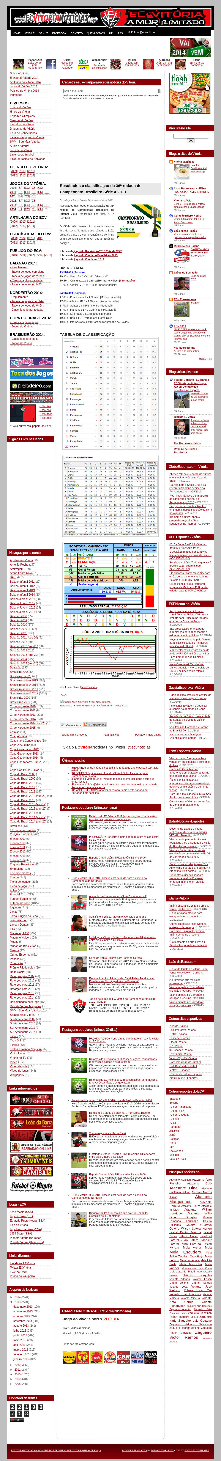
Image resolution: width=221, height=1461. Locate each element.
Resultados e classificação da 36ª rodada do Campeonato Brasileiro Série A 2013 (101, 189)
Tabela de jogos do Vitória (28, 276)
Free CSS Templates (197, 1450)
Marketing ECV (19, 933)
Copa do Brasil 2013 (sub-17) (28, 804)
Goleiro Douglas (183, 1217)
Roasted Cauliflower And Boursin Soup (199, 168)
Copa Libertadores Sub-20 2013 (29, 762)
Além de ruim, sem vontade (164, 63)
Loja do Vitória (19, 1225)
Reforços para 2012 (22, 989)
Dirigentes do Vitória (22, 128)
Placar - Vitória (178, 1042)
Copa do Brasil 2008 (22, 774)
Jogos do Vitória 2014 (23, 86)
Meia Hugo (197, 1256)
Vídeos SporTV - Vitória (183, 1058)
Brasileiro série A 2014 (24, 684)
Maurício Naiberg (20, 937)
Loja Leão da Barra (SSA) (26, 1229)
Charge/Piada (18, 736)
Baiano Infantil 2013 (22, 590)
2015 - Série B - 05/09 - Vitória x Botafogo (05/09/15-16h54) (188, 546)
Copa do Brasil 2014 (22, 813)
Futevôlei (174, 1118)
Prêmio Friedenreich (22, 967)
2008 (14, 238)
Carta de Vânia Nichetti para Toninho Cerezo (115, 957)
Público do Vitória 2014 (24, 90)
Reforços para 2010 (22, 980)
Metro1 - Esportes (179, 1070)
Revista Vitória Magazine (25, 1006)
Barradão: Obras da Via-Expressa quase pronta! (199, 396)
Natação (174, 1138)
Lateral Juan (178, 1240)
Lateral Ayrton (202, 1228)
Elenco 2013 (17, 855)
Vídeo (13, 1062)
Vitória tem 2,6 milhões (132, 63)
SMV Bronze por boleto (196, 63)
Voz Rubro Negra (184, 347)
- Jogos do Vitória (21, 326)
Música (14, 950)
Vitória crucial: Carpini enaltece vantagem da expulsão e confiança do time (189, 762)
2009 (14, 171)
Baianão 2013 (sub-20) (24, 654)
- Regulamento (19, 267)
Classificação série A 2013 (113, 705)
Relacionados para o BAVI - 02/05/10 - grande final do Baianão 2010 (111, 1100)
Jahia (13, 911)
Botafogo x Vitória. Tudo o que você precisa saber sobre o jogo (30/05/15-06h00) (190, 566)
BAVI (13, 577)
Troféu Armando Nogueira (26, 1049)
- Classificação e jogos (24, 322)
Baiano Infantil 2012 (22, 586)
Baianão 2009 (18, 620)
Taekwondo (176, 1151)
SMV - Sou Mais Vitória (24, 141)
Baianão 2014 (18, 659)
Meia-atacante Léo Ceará (197, 1268)
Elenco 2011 (17, 847)
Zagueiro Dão (203, 1309)
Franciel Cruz (18, 894)
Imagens (195, 302)
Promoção (16, 963)
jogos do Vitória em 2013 (89, 259)
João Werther (18, 920)
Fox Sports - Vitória (180, 1054)
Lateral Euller (188, 1236)
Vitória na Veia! (183, 200)
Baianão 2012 (18, 641)
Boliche (173, 1102)
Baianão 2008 (18, 616)
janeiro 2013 (21, 1359)
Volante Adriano (179, 1279)
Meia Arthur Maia (197, 1247)
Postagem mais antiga (148, 734)
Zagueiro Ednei (177, 1313)
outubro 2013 (21, 1316)
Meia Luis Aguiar (190, 1260)
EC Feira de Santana (23, 830)
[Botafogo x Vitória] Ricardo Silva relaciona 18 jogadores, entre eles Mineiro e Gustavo (122, 938)
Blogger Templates (134, 1450)
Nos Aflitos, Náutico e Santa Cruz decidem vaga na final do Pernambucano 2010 (188, 499)
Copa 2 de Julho (20, 745)
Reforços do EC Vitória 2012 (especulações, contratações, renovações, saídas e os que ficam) (123, 1081)
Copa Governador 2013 (24, 753)
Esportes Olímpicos (22, 116)
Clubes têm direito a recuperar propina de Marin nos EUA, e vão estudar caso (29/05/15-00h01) (188, 587)
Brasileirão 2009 (20, 697)
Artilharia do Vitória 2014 (25, 82)
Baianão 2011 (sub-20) (24, 637)
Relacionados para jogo (24, 1001)
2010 (22, 171)
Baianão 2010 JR (20, 629)
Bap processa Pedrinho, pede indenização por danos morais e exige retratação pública (188, 632)
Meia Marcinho (190, 1264)
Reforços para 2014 (22, 997)
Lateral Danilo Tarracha (185, 1232)
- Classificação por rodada (26, 280)
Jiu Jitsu (174, 1130)
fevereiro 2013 (22, 1354)
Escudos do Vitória (22, 124)
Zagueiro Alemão (180, 1309)
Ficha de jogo (18, 886)
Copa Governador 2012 (24, 749)
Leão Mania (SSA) (21, 1212)
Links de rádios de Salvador (27, 158)
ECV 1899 (180, 326)
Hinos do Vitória (20, 111)
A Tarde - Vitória (178, 1026)
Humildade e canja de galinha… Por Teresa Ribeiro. (119, 1112)
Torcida (14, 1044)
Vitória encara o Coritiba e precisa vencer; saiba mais (189, 907)
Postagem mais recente (73, 734)
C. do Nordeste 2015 (23, 727)
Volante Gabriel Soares (196, 1282)
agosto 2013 (21, 1325)
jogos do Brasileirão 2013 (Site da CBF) (97, 251)
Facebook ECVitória (22, 1263)
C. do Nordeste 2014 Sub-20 (27, 723)
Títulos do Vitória (20, 107)
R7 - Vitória (176, 1046)
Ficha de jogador (20, 881)
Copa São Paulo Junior (24, 770)
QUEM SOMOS (96, 33)
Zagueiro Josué (188, 1316)
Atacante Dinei (184, 1188)
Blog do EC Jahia (184, 416)
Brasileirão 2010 (20, 702)
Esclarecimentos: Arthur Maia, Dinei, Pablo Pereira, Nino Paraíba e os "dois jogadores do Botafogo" (122, 980)
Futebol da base (20, 903)
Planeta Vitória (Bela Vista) (27, 1242)
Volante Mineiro (190, 1298)
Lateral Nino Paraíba (185, 1244)
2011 (31, 171)
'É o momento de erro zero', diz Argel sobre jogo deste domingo (188, 943)
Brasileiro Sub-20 (20, 676)
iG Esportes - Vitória (181, 1050)
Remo (173, 1142)
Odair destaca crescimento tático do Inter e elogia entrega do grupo (190, 697)
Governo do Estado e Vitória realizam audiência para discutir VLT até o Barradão (188, 832)
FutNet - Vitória (178, 1034)
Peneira (14, 959)
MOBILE (30, 33)
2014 (31, 175)
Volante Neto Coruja (190, 1300)
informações (128, 280)
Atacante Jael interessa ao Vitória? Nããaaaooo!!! (118, 896)
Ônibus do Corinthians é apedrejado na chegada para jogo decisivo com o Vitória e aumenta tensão (189, 785)
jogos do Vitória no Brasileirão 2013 (96, 255)
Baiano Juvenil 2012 (22, 603)
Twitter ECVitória (20, 1267)
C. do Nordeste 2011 (22, 710)
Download (16, 825)
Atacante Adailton (180, 1179)
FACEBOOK (59, 33)
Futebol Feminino (21, 898)
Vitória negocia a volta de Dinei (107, 1133)
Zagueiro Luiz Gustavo (195, 1320)
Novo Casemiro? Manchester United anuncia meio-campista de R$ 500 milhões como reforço (189, 668)
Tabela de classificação (99, 66)
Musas (14, 941)
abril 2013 (19, 1344)
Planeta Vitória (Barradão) (26, 1237)
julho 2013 (20, 1330)
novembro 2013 (23, 1311)
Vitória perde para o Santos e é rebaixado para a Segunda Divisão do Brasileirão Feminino (189, 843)
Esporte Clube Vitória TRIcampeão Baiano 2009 (117, 857)
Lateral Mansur (201, 1240)
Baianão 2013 (18, 650)
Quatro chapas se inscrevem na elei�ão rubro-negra (188, 925)
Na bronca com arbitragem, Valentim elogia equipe (185, 736)
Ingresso (15, 907)
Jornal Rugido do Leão (24, 916)
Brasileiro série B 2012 (24, 693)
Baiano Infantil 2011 (22, 581)
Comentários (73, 725)
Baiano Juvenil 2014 (22, 611)
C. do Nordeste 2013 (23, 714)
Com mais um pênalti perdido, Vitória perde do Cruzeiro (187, 933)
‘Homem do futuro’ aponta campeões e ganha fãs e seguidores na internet (184, 520)
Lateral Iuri (206, 1236)
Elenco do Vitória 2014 (24, 77)
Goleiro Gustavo (199, 1225)
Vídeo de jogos (19, 1070)
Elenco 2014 (17, 860)
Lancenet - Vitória (179, 1038)
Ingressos (16, 94)
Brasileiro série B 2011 (24, 689)
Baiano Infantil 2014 (22, 594)
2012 (14, 175)
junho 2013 (20, 1335)
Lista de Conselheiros (23, 133)
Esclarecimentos (20, 873)
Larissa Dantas (19, 924)
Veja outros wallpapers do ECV (32, 426)
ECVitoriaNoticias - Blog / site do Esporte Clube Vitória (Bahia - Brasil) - (56, 1450)
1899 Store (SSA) (21, 1233)
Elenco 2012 (17, 851)
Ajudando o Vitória (21, 560)
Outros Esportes (20, 954)
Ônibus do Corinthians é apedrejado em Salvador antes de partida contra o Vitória (189, 772)
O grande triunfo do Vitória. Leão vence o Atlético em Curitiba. (188, 971)
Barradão (15, 667)
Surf (171, 1146)
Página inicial (111, 734)
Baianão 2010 (18, 624)
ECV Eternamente (185, 299)
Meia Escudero (185, 1252)
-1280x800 (45, 410)
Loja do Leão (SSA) (22, 1216)
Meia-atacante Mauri (182, 1271)
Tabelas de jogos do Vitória (27, 137)
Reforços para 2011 (22, 984)
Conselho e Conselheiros (25, 740)
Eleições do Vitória (21, 834)
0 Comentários (97, 724)
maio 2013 (20, 1340)
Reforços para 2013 (22, 993)
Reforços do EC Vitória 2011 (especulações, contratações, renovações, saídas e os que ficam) (123, 818)
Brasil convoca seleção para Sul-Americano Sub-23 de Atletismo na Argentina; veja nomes (189, 868)
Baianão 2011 (18, 633)
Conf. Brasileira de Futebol (185, 1062)
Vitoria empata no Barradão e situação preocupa (186, 989)
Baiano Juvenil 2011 (22, 599)
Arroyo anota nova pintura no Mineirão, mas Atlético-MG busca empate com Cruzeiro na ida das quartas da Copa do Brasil (188, 616)
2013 (22, 175)
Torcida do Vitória (21, 150)
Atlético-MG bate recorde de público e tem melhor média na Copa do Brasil (190, 477)
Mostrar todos (205, 359)
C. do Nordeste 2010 (23, 706)
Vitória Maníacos (184, 161)
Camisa (14, 732)
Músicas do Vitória (21, 120)
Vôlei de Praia (177, 1159)
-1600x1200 (45, 414)
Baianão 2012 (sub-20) (24, 646)
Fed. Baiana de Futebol (183, 1066)
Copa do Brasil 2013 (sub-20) (28, 808)
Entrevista (16, 868)
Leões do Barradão (185, 272)
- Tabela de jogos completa (27, 271)
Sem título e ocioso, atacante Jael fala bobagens (117, 916)
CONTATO (77, 33)
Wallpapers (17, 1075)
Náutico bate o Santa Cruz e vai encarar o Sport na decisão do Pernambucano (188, 488)
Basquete (175, 1098)
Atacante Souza (190, 1206)
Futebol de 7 (176, 1110)
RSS (120, 33)
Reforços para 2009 (22, 976)
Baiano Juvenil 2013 (22, 607)
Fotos (13, 890)
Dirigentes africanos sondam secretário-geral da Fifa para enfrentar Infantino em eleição (186, 878)
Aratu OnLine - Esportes (183, 1078)
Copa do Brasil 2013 (22, 800)
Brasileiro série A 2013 (24, 680)
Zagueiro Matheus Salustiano (190, 1324)
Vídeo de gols (18, 1066)
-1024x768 (45, 406)
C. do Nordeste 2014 (23, 719)
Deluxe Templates (162, 1450)
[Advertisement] (89, 47)
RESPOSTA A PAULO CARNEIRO (192, 191)
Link (12, 929)
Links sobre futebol (22, 154)
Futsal (173, 1122)
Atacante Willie (199, 1213)
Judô (172, 1134)
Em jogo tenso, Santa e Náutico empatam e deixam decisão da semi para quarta (190, 509)
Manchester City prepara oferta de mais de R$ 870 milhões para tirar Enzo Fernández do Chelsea (189, 653)
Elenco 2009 (17, 838)
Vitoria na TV (18, 1057)
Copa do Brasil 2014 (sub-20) (28, 821)
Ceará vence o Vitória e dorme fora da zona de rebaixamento (189, 803)
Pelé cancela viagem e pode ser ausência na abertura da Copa (188, 707)
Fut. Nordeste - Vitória (187, 443)
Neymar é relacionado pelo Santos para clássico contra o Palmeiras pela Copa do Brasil (189, 643)
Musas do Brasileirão (23, 946)
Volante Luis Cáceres (185, 1294)
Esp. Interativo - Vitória (182, 1030)
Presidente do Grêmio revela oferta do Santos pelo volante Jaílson (189, 718)
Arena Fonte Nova (21, 573)
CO (27, 187)
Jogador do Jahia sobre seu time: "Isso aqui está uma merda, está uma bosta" (200, 426)
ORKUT (43, 33)
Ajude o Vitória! (19, 146)
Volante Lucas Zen (198, 1290)
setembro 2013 (23, 1321)
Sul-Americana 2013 (22, 1031)
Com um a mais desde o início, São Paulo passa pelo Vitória (190, 796)
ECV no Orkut (18, 1272)
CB (34, 187)
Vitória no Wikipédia (22, 1276)
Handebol (175, 1126)
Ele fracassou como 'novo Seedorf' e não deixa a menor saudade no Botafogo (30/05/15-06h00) (189, 576)
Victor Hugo (17, 1053)
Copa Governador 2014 (24, 757)
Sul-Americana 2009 (22, 1019)
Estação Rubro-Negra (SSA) (27, 1220)
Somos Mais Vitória (22, 1014)
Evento (14, 877)
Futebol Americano (180, 1106)
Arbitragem (17, 569)
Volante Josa (178, 1286)
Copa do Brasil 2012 (22, 791)
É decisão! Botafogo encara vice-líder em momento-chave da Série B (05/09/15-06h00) (190, 555)
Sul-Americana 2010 (22, 1023)
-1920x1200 (45, 418)
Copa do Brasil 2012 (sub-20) (28, 795)
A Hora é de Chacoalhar (186, 351)
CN (40, 192)
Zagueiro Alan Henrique (199, 1306)
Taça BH (15, 1040)
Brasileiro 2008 (19, 671)
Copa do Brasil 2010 (22, 783)
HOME (17, 33)
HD (111, 33)
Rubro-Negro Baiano (186, 246)
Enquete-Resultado (22, 864)
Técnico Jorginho (197, 1275)
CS (40, 187)
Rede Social (17, 971)
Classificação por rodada (27, 309)
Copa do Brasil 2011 (22, 787)
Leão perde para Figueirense (35, 65)
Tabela (14, 1036)
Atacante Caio (199, 1183)
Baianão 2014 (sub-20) (24, 663)
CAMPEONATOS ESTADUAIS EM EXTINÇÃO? (200, 252)
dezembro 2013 (23, 1306)
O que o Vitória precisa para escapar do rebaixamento (185, 915)
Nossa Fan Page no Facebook (67, 65)
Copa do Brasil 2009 (22, 778)
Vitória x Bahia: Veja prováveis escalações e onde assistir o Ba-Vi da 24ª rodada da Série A (189, 854)
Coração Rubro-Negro (187, 215)
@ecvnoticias (89, 687)
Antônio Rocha (19, 564)
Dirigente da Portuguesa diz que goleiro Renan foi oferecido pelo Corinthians (118, 1214)
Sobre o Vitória (19, 73)
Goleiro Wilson (179, 1228)
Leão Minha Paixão (185, 230)
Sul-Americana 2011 (22, 1027)
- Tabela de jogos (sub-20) (26, 284)
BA (20, 187)
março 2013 (21, 1349)
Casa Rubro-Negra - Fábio (190, 188)
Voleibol (174, 1154)
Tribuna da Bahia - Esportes (185, 1074)
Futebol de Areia (179, 1114)
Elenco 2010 (17, 843)
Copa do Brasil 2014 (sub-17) (28, 817)
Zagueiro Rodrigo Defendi (184, 1327)
